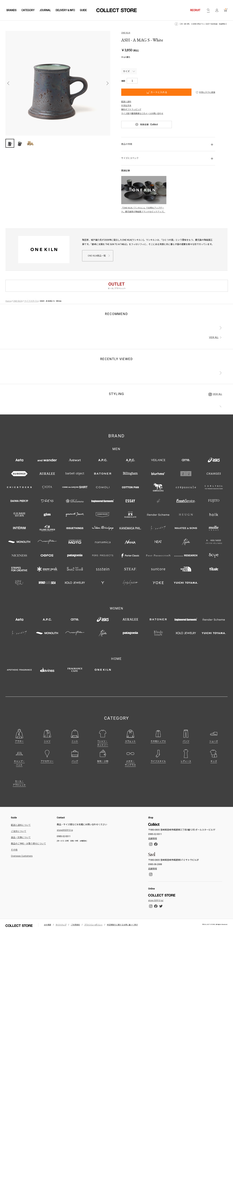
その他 (14, 850)
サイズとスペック (130, 158)
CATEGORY (28, 10)
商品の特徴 (126, 144)
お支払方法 (126, 105)
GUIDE (83, 10)
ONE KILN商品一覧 (97, 255)
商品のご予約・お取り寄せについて (28, 843)
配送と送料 (126, 102)
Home (8, 301)
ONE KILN (125, 33)
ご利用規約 (75, 925)
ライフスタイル (31, 301)
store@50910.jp (65, 830)
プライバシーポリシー (93, 925)
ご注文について (18, 831)
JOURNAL (45, 10)
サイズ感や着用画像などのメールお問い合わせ (142, 113)
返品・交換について (21, 837)
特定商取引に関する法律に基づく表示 (122, 925)
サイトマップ (61, 925)
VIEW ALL (213, 337)
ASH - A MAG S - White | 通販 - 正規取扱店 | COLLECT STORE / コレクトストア (116, 10)
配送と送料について (21, 825)
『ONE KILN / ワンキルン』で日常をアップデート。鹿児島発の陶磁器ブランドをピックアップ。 (143, 210)
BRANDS (12, 10)
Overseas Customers (22, 856)
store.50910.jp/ (155, 900)
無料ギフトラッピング (131, 109)
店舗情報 (152, 838)
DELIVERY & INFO (65, 10)
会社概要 (47, 925)
